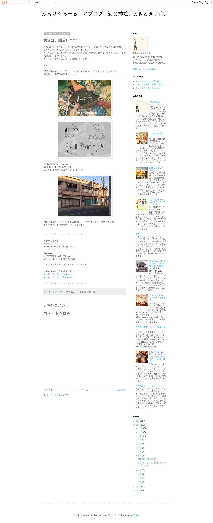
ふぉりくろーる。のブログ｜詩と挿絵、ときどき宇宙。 (105, 13)
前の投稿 (121, 390)
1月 (140, 482)
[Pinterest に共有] (94, 291)
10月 (140, 436)
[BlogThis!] (84, 291)
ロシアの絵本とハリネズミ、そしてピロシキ (157, 202)
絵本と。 (140, 234)
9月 (140, 440)
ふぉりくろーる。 (144, 53)
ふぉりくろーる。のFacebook (58, 277)
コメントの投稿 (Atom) (59, 395)
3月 (140, 474)
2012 (138, 490)
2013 (138, 486)
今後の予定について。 (146, 386)
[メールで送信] (81, 291)
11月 (140, 432)
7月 (140, 448)
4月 (140, 470)
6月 (140, 452)
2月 (140, 478)
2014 (138, 425)
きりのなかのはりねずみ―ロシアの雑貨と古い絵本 (157, 263)
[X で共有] (88, 291)
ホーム (85, 390)
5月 (140, 455)
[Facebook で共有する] (91, 291)
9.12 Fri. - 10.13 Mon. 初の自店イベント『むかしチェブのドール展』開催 (157, 357)
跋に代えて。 (155, 102)
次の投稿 (48, 390)
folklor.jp (48, 243)
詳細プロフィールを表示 (144, 69)
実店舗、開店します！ (148, 459)
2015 (138, 421)
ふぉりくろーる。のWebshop (149, 81)
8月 (140, 444)
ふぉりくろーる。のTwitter (56, 274)
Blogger (136, 515)
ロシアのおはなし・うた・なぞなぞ (157, 297)
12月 (140, 428)
